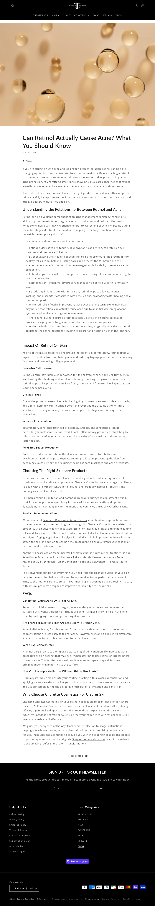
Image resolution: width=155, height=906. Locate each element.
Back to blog (79, 756)
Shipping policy (92, 899)
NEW (80, 824)
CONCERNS (84, 830)
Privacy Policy (16, 819)
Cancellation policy (131, 899)
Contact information (20, 835)
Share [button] (29, 161)
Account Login (17, 851)
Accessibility (16, 846)
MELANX (82, 840)
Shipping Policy (17, 824)
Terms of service (75, 899)
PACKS (81, 835)
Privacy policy (58, 899)
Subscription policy (19, 840)
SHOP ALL (83, 819)
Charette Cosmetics (25, 899)
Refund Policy (16, 814)
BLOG (81, 846)
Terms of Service (18, 830)
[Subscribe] (101, 788)
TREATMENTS (85, 814)
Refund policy (43, 899)
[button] (12, 6)
